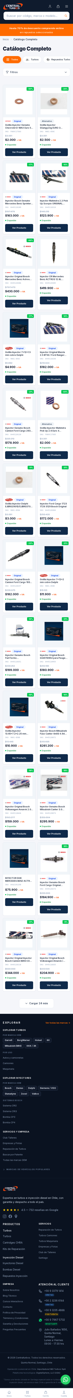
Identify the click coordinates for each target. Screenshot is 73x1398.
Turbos (7, 1236)
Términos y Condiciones (15, 1318)
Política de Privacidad (14, 1312)
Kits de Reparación (14, 1248)
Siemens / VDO (48, 1088)
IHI (48, 1040)
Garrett (8, 1040)
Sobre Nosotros (11, 1290)
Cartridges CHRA (13, 1242)
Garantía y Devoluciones (15, 1323)
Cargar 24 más (38, 1003)
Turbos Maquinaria (48, 1241)
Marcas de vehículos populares (28, 1169)
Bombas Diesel (11, 1269)
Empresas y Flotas (12, 1143)
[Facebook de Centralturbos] (10, 1216)
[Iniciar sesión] (50, 6)
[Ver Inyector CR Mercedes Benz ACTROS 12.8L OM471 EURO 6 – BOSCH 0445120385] (54, 252)
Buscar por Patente (13, 1154)
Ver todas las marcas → (58, 1022)
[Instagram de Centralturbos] (4, 1216)
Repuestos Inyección (15, 1275)
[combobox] (36, 16)
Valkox (35, 1093)
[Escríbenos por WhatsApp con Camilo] (66, 1380)
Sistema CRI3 (10, 1111)
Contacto (7, 1307)
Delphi (31, 1088)
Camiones (8, 1063)
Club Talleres (10, 1137)
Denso (19, 1088)
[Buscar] (66, 16)
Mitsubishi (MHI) (13, 1046)
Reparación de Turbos (14, 1149)
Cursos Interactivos (13, 1301)
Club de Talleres (47, 1252)
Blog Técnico (10, 1295)
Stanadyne (10, 1093)
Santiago (43, 1257)
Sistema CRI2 (10, 1105)
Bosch (8, 1088)
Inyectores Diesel (13, 1263)
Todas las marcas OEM (15, 1160)
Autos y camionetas (13, 1057)
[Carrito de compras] (58, 6)
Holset (38, 1040)
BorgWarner (23, 1040)
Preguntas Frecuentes (14, 1329)
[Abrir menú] (66, 6)
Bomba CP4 (9, 1122)
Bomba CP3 (9, 1117)
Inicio (6, 39)
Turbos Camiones (48, 1235)
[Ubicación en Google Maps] (16, 1216)
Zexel (24, 1093)
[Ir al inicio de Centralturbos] (13, 6)
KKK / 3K (31, 1046)
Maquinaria (8, 1069)
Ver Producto (19, 152)
